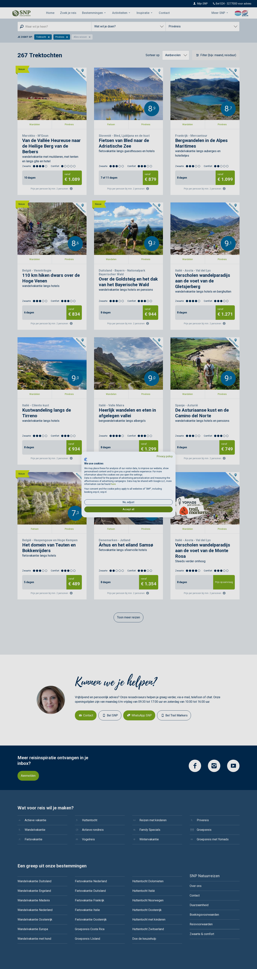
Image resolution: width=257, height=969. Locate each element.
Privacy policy (165, 456)
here (113, 484)
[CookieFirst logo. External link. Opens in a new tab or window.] (85, 459)
